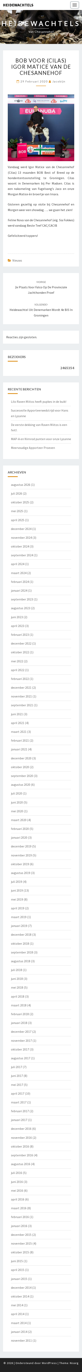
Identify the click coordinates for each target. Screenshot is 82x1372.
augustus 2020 (20, 785)
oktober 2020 (20, 767)
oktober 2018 (20, 943)
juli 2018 (16, 970)
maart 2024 (18, 573)
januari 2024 (19, 590)
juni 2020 (17, 802)
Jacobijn (58, 81)
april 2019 (17, 908)
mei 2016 (17, 1190)
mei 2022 (17, 661)
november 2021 (21, 696)
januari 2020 (19, 837)
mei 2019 (17, 899)
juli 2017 (16, 1067)
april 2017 (17, 1093)
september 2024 (22, 555)
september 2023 (22, 599)
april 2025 (17, 520)
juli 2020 (16, 793)
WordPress (49, 1363)
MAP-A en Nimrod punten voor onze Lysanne (41, 439)
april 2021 (17, 723)
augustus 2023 (20, 608)
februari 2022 (20, 679)
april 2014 (17, 1314)
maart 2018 (18, 1005)
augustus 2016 (20, 1164)
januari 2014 (19, 1332)
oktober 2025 (20, 502)
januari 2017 (19, 1120)
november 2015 (21, 1243)
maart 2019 (18, 917)
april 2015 (17, 1270)
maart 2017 (18, 1102)
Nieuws (17, 260)
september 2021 (22, 705)
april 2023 (17, 626)
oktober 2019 (20, 864)
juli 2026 (16, 493)
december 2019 (21, 846)
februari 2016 (20, 1217)
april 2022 (17, 670)
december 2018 (21, 934)
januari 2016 (19, 1226)
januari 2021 (19, 749)
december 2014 (21, 1288)
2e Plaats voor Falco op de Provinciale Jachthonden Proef (41, 287)
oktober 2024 (20, 546)
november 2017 (21, 1041)
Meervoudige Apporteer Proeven (33, 448)
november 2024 (21, 538)
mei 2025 (17, 511)
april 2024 (17, 564)
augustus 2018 (20, 961)
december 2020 (21, 758)
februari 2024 (20, 582)
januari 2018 (19, 1023)
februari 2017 (20, 1111)
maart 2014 (18, 1323)
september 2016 (22, 1155)
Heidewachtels (18, 4)
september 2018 (22, 952)
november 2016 (21, 1138)
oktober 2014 (20, 1296)
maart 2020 (18, 820)
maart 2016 (18, 1208)
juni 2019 (17, 890)
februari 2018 (20, 1014)
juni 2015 (17, 1261)
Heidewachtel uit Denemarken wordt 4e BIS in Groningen (41, 310)
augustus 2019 (20, 873)
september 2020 (22, 776)
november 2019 (21, 855)
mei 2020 (17, 811)
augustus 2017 (20, 1058)
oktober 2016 (20, 1146)
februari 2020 (20, 829)
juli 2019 (16, 882)
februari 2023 (20, 635)
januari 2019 (19, 926)
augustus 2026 (20, 485)
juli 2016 (16, 1173)
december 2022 (21, 643)
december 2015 (21, 1235)
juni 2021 (17, 714)
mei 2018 (17, 987)
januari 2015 (19, 1279)
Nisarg (74, 1363)
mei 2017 (17, 1085)
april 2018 (17, 996)
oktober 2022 (20, 652)
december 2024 (21, 529)
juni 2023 (17, 617)
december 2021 (21, 687)
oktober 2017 (20, 1049)
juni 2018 (17, 979)
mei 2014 (17, 1305)
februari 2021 (20, 740)
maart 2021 (18, 732)
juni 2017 (17, 1076)
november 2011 (21, 1340)
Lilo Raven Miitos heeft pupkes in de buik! (38, 402)
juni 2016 (17, 1182)
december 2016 (21, 1129)
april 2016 (17, 1199)
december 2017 (21, 1032)
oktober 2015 (20, 1252)
